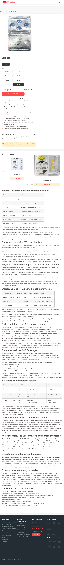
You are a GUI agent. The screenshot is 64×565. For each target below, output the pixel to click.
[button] (17, 178)
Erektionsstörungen (7, 11)
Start (1, 11)
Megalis (17, 174)
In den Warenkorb (13, 94)
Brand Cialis (47, 180)
